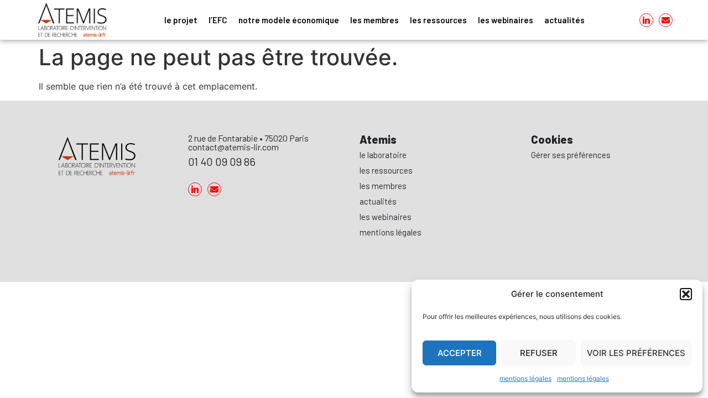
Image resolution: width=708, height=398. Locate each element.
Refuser (539, 353)
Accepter (460, 353)
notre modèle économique (288, 20)
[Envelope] (666, 20)
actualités (564, 20)
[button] (685, 294)
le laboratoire (383, 155)
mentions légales (525, 378)
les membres (374, 20)
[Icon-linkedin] (646, 20)
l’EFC (218, 20)
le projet (180, 20)
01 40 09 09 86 (222, 161)
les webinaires (505, 20)
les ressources (438, 20)
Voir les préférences (636, 353)
